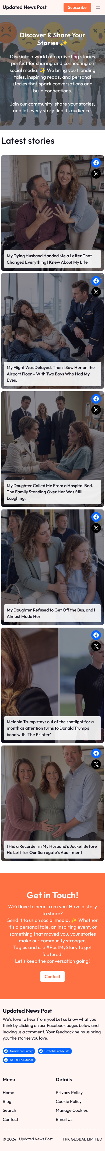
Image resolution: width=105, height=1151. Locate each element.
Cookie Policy (69, 1101)
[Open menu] (98, 7)
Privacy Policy (69, 1092)
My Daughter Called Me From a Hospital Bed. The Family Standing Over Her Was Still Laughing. (50, 492)
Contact (52, 976)
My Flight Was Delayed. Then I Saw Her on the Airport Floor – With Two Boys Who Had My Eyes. (51, 374)
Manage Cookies (72, 1110)
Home (8, 1092)
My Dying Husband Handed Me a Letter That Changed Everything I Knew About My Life (49, 259)
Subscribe (77, 7)
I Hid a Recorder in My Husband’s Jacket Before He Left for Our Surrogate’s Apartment (52, 849)
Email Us (64, 1119)
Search (9, 1110)
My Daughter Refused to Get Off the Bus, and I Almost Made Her (51, 613)
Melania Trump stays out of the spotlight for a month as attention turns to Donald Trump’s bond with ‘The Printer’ (50, 728)
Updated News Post (25, 7)
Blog (7, 1101)
